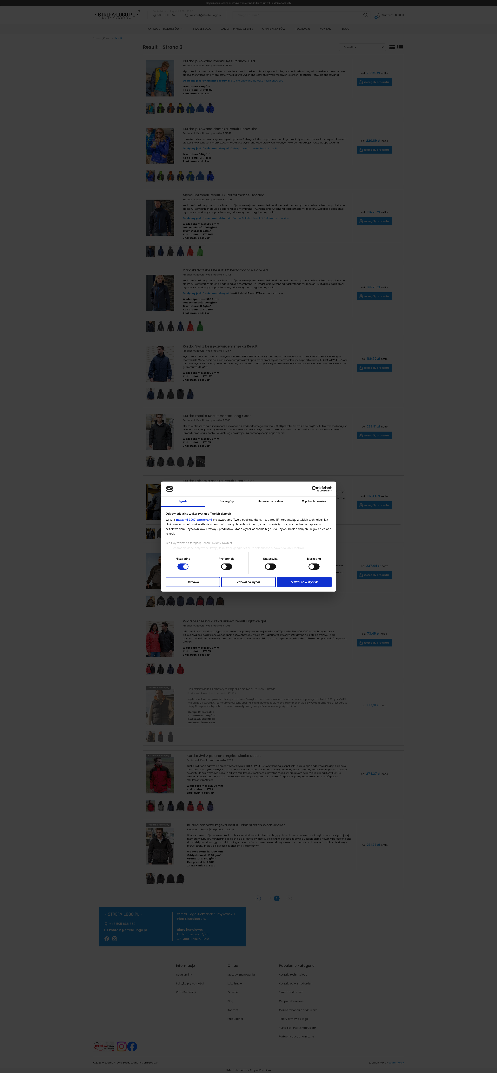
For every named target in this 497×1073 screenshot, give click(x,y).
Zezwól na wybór (248, 582)
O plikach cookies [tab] (314, 501)
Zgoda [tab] (183, 501)
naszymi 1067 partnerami (194, 519)
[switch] (226, 566)
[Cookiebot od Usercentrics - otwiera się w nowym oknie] (315, 489)
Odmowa (193, 582)
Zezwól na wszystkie (304, 582)
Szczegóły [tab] (227, 501)
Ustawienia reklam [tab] (270, 501)
